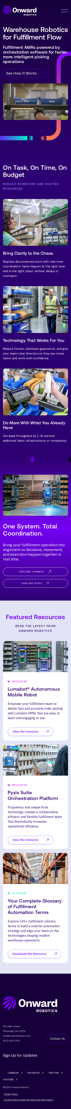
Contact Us (57, 1038)
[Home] (19, 11)
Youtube (8, 1079)
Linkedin (13, 1072)
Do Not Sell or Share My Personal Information (29, 1099)
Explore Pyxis (32, 583)
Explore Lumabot (32, 571)
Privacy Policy (11, 1093)
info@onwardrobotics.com (17, 1035)
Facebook (33, 1072)
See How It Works (21, 73)
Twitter (54, 1072)
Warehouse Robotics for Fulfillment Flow (35, 33)
